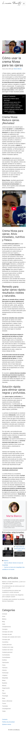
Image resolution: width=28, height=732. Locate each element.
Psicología (5, 696)
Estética (4, 660)
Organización (6, 688)
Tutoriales (5, 706)
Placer (4, 693)
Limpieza (4, 675)
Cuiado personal (7, 644)
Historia (4, 670)
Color (3, 624)
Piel (3, 690)
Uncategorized (6, 708)
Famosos (4, 667)
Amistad (4, 614)
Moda (3, 680)
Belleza (6, 560)
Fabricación (5, 662)
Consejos (4, 629)
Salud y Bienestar (7, 701)
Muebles (4, 683)
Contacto (4, 719)
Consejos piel (6, 639)
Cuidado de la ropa (7, 647)
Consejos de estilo (7, 631)
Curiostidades (6, 657)
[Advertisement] (14, 22)
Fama (3, 665)
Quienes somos (6, 724)
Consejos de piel (7, 634)
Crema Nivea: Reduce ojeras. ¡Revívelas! (11, 99)
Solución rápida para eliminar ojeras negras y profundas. (13, 110)
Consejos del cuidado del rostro (11, 637)
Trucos (4, 703)
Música (4, 685)
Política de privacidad (8, 722)
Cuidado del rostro (7, 649)
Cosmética (5, 642)
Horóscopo (5, 672)
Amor (3, 616)
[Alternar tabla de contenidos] (22, 96)
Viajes (4, 711)
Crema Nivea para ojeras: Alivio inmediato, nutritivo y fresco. (12, 103)
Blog (3, 621)
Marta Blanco (12, 112)
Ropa (3, 698)
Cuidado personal (7, 652)
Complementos (6, 626)
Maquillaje (5, 678)
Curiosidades (6, 655)
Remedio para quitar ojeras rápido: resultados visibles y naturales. (13, 106)
